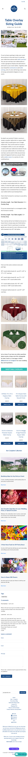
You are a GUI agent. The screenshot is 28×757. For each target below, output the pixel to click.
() (23, 1)
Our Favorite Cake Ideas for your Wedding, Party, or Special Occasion (14, 509)
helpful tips (4, 596)
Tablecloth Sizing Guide (14, 702)
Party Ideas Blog (14, 700)
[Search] (25, 9)
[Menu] (3, 8)
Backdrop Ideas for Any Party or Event (12, 476)
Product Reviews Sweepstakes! (14, 709)
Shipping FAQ (14, 706)
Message (3, 653)
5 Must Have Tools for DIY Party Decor (13, 544)
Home (14, 697)
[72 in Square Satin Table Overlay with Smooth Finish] (14, 309)
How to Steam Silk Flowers (9, 577)
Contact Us (14, 704)
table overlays (21, 59)
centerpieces (13, 67)
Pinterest (14, 718)
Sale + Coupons (14, 699)
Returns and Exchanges (14, 707)
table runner (8, 157)
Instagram (14, 717)
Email (2, 645)
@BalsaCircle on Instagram (8, 360)
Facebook (14, 715)
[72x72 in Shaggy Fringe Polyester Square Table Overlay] (14, 337)
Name (2, 637)
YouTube (15, 722)
